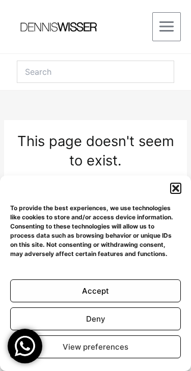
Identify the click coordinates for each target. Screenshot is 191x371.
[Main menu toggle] (166, 26)
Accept (95, 291)
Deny (95, 319)
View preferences (95, 347)
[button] (176, 188)
